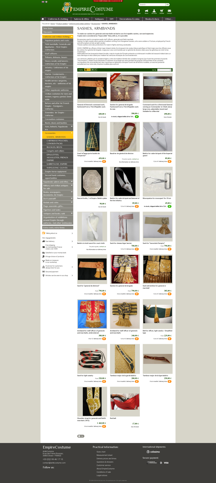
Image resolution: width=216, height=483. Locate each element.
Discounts (47, 32)
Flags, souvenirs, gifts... (53, 206)
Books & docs (152, 19)
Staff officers (51, 53)
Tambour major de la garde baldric (123, 375)
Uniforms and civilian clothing (79, 24)
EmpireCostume (110, 480)
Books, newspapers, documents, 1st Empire (53, 194)
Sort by (154, 70)
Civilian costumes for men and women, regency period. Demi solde (58, 96)
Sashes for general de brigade (121, 286)
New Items (48, 28)
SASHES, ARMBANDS (56, 137)
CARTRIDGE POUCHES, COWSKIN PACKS (57, 142)
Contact (169, 13)
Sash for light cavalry (85, 375)
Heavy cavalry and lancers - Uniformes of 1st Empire (57, 63)
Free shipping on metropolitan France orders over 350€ (54, 247)
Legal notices (102, 475)
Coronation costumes (54, 119)
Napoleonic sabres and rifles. (55, 182)
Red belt (113, 418)
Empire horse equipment (55, 171)
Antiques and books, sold (54, 213)
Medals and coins (50, 202)
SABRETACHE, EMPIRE (57, 164)
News (146, 13)
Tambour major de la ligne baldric (155, 375)
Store (139, 13)
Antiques (99, 19)
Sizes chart (101, 452)
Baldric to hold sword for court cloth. (91, 243)
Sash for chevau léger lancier (121, 243)
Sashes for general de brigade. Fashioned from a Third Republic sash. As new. (124, 107)
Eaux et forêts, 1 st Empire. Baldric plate (92, 198)
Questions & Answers (105, 462)
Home (53, 24)
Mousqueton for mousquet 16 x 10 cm (157, 198)
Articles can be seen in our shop (57, 275)
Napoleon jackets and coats (57, 40)
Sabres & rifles (81, 19)
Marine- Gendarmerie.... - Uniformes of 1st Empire (56, 76)
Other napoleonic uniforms (57, 90)
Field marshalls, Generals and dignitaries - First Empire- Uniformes (57, 47)
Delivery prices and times (106, 458)
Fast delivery (50, 241)
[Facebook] (48, 472)
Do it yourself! (49, 198)
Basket (162, 13)
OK (167, 5)
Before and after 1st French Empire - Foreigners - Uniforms (57, 106)
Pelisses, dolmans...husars (56, 57)
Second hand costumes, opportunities (55, 177)
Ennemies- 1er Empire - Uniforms (55, 114)
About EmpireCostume (106, 469)
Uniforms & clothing (58, 19)
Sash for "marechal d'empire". (154, 243)
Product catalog (62, 24)
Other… (169, 19)
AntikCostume (101, 480)
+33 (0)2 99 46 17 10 (53, 459)
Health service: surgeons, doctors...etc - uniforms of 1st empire (58, 83)
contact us (135, 159)
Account (154, 13)
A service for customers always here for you (54, 267)
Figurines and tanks (51, 210)
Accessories (95, 24)
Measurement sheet (104, 455)
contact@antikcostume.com (54, 463)
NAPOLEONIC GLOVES (57, 168)
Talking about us (51, 233)
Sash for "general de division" (88, 286)
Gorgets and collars (55, 151)
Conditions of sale (104, 472)
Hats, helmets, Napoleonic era (56, 128)
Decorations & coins (130, 19)
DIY (112, 19)
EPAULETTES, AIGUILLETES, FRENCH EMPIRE (57, 157)
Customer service (104, 465)
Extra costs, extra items (53, 227)
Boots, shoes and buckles (56, 123)
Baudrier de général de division (121, 153)
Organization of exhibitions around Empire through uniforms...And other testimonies (57, 220)
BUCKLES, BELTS (54, 147)
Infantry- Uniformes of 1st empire (56, 69)
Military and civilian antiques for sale (55, 187)
